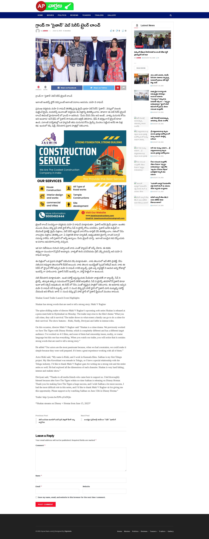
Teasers (86, 15)
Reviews (74, 15)
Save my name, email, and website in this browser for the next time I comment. (71, 497)
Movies (50, 15)
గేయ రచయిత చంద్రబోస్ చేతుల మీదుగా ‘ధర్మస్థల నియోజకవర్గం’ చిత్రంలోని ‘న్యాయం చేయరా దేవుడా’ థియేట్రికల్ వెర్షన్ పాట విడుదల (159, 168)
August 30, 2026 (149, 57)
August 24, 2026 (157, 177)
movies (68, 30)
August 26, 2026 (157, 156)
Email (39, 486)
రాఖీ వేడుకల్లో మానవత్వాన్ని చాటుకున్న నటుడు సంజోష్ (160, 119)
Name (39, 475)
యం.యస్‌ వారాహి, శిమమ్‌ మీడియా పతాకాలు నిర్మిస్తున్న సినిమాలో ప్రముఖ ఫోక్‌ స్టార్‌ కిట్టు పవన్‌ (160, 78)
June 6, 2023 (57, 30)
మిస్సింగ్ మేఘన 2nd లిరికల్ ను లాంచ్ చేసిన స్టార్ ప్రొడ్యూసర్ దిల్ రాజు (151, 53)
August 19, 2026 (157, 205)
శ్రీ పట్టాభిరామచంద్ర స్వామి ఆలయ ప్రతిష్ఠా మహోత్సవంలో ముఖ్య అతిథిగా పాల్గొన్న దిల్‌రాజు (160, 135)
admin (45, 30)
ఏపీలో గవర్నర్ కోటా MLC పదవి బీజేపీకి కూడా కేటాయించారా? (159, 199)
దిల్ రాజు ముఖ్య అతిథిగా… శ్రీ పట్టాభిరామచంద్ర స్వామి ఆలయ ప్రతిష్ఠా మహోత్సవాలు (160, 150)
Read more (141, 68)
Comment (40, 445)
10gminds (67, 531)
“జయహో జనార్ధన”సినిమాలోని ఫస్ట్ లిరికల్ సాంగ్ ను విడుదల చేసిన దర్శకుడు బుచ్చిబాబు (161, 186)
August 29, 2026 (157, 85)
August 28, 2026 (157, 123)
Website (86, 486)
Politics (62, 15)
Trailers (99, 15)
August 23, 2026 (157, 191)
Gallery (112, 15)
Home (40, 15)
